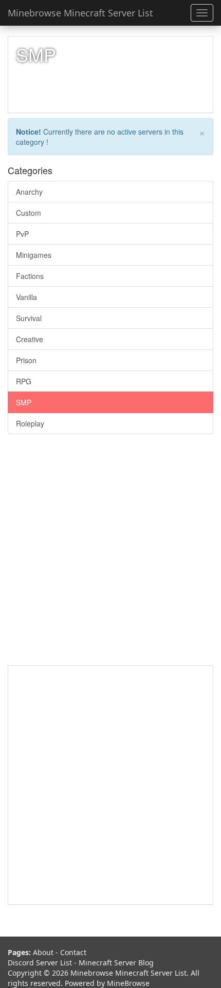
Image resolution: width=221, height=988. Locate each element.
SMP (23, 402)
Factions (30, 276)
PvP (22, 234)
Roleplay (30, 423)
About (43, 952)
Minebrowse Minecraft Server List (80, 13)
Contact (73, 952)
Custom (28, 213)
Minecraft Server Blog (116, 962)
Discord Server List (40, 962)
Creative (29, 339)
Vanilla (26, 297)
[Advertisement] (110, 554)
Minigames (33, 255)
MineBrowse (128, 983)
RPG (23, 381)
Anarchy (29, 192)
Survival (29, 318)
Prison (26, 360)
